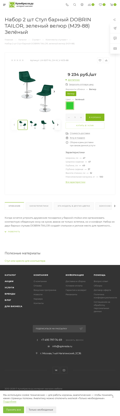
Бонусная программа (45, 290)
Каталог (10, 275)
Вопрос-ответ (101, 281)
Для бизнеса (13, 306)
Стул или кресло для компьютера (25, 260)
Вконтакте (56, 370)
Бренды (10, 294)
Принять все (13, 409)
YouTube (64, 370)
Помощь (99, 275)
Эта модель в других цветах (74, 206)
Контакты (39, 303)
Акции (9, 281)
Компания (41, 275)
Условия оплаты (74, 285)
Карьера (38, 299)
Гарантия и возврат (76, 290)
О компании (40, 281)
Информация (75, 275)
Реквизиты (71, 294)
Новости (38, 294)
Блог (8, 300)
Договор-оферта (102, 290)
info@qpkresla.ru (62, 346)
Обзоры (98, 285)
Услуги (9, 287)
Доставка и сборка (75, 281)
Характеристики (39, 206)
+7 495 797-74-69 (51, 340)
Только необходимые (41, 409)
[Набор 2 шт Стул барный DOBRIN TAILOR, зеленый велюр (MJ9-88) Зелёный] (35, 91)
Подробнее (9, 401)
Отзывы (38, 285)
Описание (14, 206)
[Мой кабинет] (82, 4)
